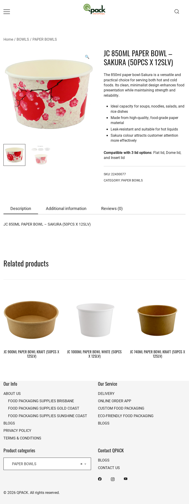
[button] (87, 56)
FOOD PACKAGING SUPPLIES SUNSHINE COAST (47, 415)
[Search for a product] (177, 11)
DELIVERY (106, 393)
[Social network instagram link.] (113, 478)
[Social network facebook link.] (100, 478)
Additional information (66, 208)
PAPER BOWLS (44, 39)
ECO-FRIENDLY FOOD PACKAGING (126, 415)
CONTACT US (109, 467)
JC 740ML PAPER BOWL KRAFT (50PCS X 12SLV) (157, 354)
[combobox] (47, 464)
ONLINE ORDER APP (114, 400)
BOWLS (23, 39)
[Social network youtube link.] (125, 478)
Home (8, 39)
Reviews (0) (112, 208)
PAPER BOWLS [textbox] (46, 463)
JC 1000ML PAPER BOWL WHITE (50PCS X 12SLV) (94, 354)
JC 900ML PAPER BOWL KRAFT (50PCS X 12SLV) (31, 354)
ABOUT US (12, 393)
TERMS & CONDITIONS (22, 438)
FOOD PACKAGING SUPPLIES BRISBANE (41, 400)
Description (20, 208)
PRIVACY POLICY (17, 430)
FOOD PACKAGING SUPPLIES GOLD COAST (43, 408)
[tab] (20, 208)
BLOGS (9, 423)
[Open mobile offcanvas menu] (6, 11)
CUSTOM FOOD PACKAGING (121, 408)
